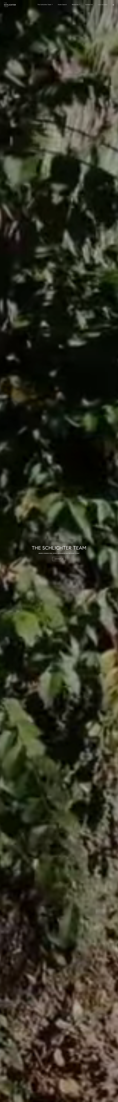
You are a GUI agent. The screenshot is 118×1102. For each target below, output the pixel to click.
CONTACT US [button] (59, 559)
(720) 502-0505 (102, 4)
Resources (75, 5)
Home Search (62, 5)
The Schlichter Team (44, 5)
